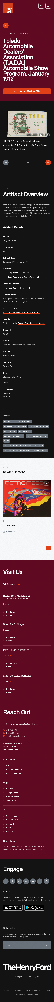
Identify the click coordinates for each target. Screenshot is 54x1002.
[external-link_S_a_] (27, 730)
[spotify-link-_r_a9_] (46, 881)
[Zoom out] (35, 134)
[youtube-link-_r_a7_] (33, 881)
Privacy (47, 991)
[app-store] (13, 908)
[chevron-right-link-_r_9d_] (48, 548)
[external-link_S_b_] (27, 733)
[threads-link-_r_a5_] (19, 881)
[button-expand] (46, 484)
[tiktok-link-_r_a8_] (39, 881)
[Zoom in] (29, 134)
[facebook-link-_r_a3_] (6, 881)
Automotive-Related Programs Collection (21, 312)
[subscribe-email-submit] (47, 945)
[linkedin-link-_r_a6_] (26, 881)
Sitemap (19, 994)
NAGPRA (7, 991)
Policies (17, 991)
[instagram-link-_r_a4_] (12, 881)
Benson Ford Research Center (31, 323)
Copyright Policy (32, 991)
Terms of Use (32, 994)
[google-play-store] (34, 908)
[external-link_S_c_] (27, 736)
